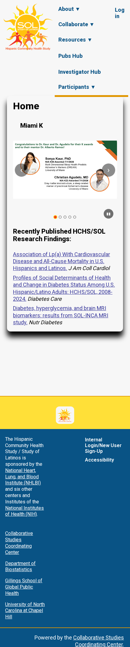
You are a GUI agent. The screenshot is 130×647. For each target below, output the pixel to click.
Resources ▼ (75, 39)
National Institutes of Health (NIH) (24, 511)
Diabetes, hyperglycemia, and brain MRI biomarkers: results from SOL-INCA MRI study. (60, 315)
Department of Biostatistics (20, 567)
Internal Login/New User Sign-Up (103, 445)
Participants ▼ (77, 87)
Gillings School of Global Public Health (23, 587)
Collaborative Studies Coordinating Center (19, 542)
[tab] (55, 217)
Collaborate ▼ (76, 24)
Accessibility (99, 460)
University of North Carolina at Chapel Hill (25, 611)
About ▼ (69, 9)
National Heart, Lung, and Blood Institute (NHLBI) (23, 477)
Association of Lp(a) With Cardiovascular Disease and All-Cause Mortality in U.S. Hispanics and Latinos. (61, 261)
